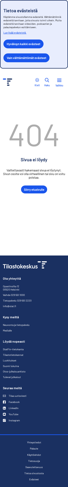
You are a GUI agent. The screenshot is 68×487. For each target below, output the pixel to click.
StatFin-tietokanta (13, 349)
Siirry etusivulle (34, 189)
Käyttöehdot (34, 455)
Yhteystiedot (34, 442)
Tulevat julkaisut (12, 377)
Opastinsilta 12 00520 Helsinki (11, 288)
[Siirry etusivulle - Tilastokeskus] (7, 82)
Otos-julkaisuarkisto (14, 371)
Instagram (11, 420)
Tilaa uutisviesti (14, 396)
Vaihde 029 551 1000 (14, 294)
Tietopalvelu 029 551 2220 (17, 300)
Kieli (37, 85)
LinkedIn (10, 408)
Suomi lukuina (11, 366)
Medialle (7, 330)
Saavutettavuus (34, 467)
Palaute (34, 448)
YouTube (10, 414)
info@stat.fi (9, 306)
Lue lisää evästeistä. (14, 32)
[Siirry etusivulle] (25, 265)
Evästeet (34, 479)
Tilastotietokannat (13, 354)
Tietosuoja (34, 460)
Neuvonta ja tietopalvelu (16, 324)
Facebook (11, 402)
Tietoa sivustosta (34, 473)
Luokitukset (9, 360)
